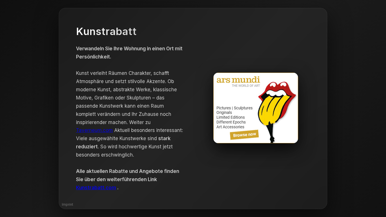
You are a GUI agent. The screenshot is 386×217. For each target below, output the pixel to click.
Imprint (67, 204)
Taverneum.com (94, 130)
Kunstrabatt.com (96, 187)
